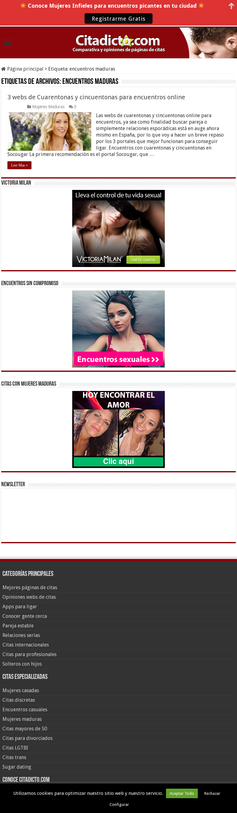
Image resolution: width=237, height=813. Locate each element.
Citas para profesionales (29, 654)
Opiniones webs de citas (29, 597)
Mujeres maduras (22, 719)
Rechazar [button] (212, 793)
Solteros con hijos (22, 664)
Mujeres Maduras (48, 106)
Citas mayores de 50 (24, 729)
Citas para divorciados (27, 738)
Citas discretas (18, 700)
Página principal (25, 69)
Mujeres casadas (20, 690)
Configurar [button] (119, 804)
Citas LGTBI (15, 748)
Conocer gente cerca (24, 616)
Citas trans (14, 757)
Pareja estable (18, 626)
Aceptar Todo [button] (182, 793)
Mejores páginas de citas (29, 587)
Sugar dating (16, 767)
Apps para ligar (19, 607)
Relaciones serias (21, 635)
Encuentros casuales (24, 709)
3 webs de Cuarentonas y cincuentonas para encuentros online (96, 97)
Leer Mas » (19, 165)
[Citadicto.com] (118, 42)
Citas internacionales (25, 645)
